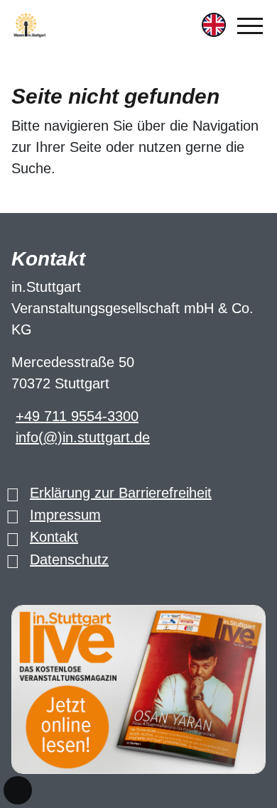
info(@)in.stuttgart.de (83, 437)
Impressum (65, 515)
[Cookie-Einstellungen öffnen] (18, 790)
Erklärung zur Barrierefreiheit (121, 493)
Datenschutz (69, 559)
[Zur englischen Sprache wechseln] (214, 25)
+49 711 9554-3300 (77, 416)
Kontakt (54, 537)
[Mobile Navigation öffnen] (250, 25)
